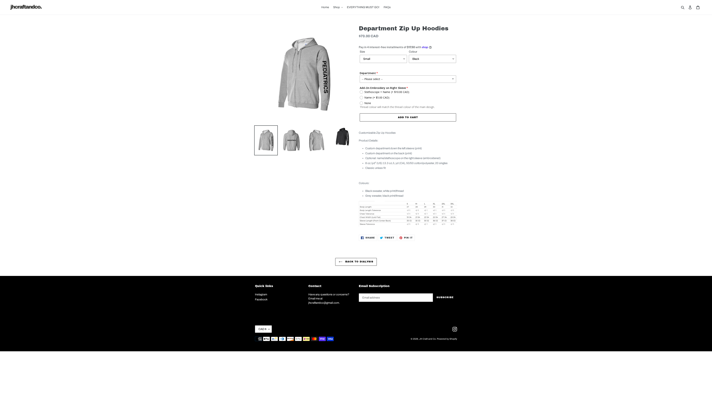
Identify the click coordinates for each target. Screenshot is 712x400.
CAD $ (262, 329)
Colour (413, 51)
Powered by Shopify (447, 339)
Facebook (261, 299)
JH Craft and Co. (427, 339)
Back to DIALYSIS (358, 261)
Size (362, 51)
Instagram (261, 294)
